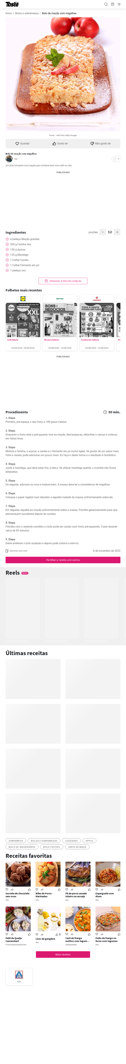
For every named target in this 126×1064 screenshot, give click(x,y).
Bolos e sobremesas (27, 13)
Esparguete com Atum (104, 895)
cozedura (71, 840)
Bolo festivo (51, 847)
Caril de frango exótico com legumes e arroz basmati (77, 939)
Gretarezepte (71, 945)
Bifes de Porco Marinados (44, 895)
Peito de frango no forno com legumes (106, 939)
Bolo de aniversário (22, 847)
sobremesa (16, 840)
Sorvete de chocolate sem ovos (17, 895)
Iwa (16, 159)
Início (9, 13)
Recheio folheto (51, 339)
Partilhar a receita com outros (63, 560)
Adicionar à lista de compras (65, 281)
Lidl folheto (12, 339)
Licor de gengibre (45, 938)
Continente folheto (90, 339)
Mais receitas (62, 954)
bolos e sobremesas (44, 840)
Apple (89, 840)
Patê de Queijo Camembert (14, 939)
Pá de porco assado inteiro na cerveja (76, 895)
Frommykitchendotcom (16, 945)
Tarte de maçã (77, 847)
